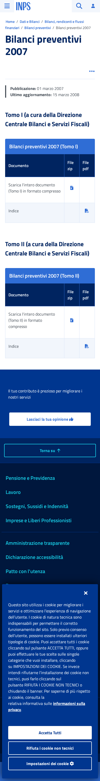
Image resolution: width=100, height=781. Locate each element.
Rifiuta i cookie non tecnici (50, 748)
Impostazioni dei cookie (48, 763)
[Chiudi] (86, 593)
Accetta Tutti (50, 733)
